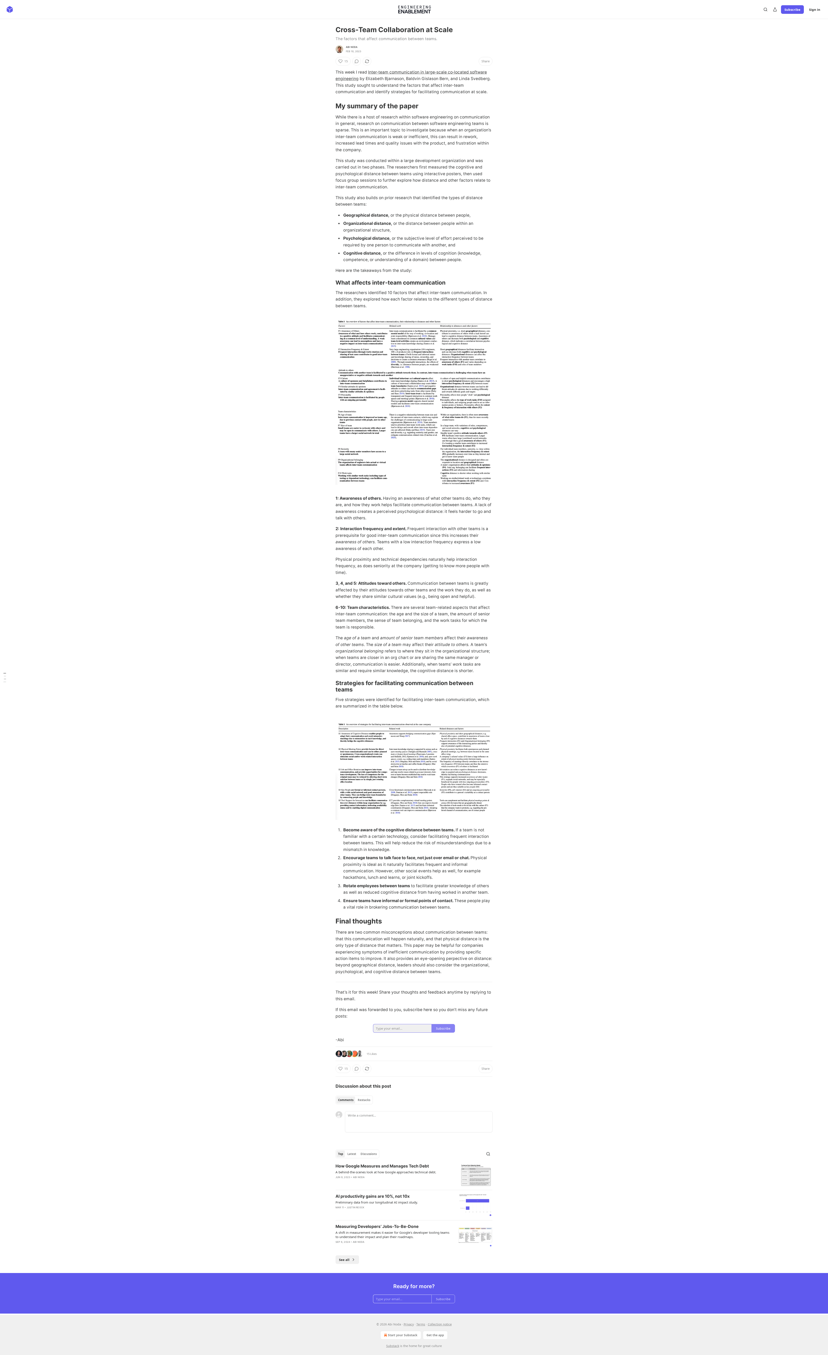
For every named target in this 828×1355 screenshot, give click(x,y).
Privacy (409, 1324)
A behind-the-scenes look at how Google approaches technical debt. (386, 1172)
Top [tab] (340, 1154)
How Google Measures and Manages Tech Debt (382, 1166)
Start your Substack (402, 1335)
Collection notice (440, 1324)
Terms (420, 1324)
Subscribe (792, 9)
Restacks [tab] (364, 1100)
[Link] (329, 105)
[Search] (765, 9)
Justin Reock (355, 1207)
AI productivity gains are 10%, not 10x (373, 1196)
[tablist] (354, 1100)
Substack (392, 1346)
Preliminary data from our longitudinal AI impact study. (377, 1202)
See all (344, 1259)
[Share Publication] (775, 9)
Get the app (435, 1335)
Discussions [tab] (369, 1154)
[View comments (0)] (356, 61)
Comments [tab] (345, 1100)
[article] (414, 1175)
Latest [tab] (351, 1154)
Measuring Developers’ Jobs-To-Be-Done (377, 1226)
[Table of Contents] (5, 677)
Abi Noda (352, 47)
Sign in (814, 9)
